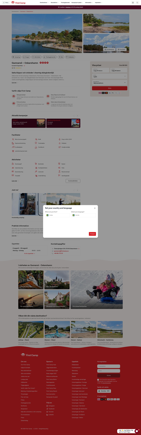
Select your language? (77, 212)
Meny (6, 2)
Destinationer (43, 2)
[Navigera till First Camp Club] (133, 2)
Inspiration (98, 2)
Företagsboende (65, 2)
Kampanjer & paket (76, 2)
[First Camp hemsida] (18, 2)
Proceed (92, 233)
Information (88, 2)
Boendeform (54, 2)
